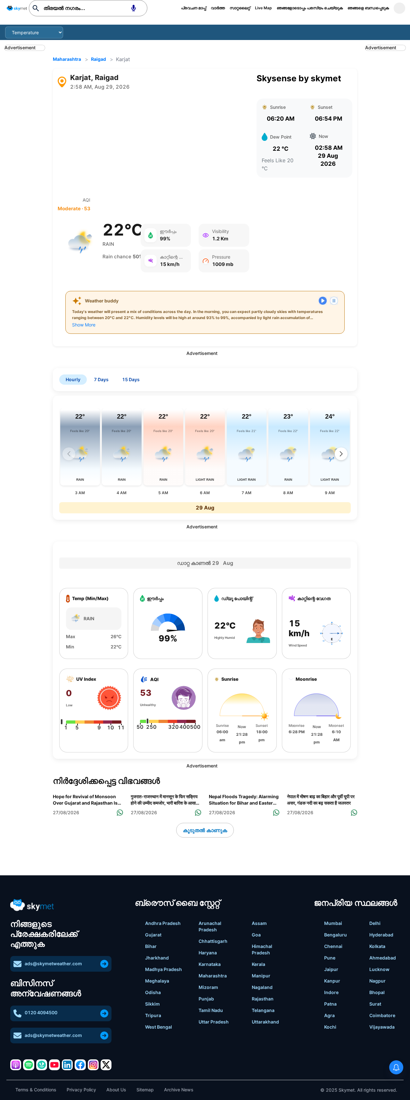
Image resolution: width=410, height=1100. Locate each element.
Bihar (151, 946)
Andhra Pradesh (163, 923)
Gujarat (153, 934)
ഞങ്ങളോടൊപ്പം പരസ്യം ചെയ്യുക (310, 7)
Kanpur (332, 981)
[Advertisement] (153, 144)
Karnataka (210, 964)
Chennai (333, 946)
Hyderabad (381, 934)
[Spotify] (28, 1064)
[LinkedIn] (67, 1064)
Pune (329, 957)
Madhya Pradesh (163, 969)
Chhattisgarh (213, 941)
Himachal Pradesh (262, 949)
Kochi (330, 1027)
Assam (259, 923)
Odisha (153, 992)
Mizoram (208, 987)
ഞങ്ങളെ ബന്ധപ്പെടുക (368, 7)
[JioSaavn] (41, 1064)
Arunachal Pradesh (210, 926)
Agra (329, 1015)
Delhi (375, 923)
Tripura (153, 1015)
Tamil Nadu (211, 1010)
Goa (256, 934)
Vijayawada (382, 1027)
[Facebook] (80, 1064)
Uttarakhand (265, 1021)
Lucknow (379, 969)
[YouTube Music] (54, 1064)
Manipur (261, 975)
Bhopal (377, 992)
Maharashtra (67, 59)
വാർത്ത (218, 7)
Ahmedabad (382, 957)
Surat (375, 1004)
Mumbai (333, 923)
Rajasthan (263, 998)
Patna (330, 1004)
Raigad (98, 59)
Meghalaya (157, 981)
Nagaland (262, 987)
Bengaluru (335, 934)
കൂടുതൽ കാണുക (205, 830)
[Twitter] (106, 1064)
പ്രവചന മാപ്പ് (193, 7)
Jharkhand (157, 957)
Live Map (263, 7)
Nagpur (377, 981)
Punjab (206, 998)
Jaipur (331, 969)
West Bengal (158, 1027)
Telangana (263, 1010)
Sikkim (152, 1004)
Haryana (208, 952)
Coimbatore (382, 1015)
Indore (331, 992)
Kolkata (377, 946)
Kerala (258, 964)
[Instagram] (93, 1064)
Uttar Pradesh (214, 1021)
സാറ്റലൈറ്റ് (240, 7)
